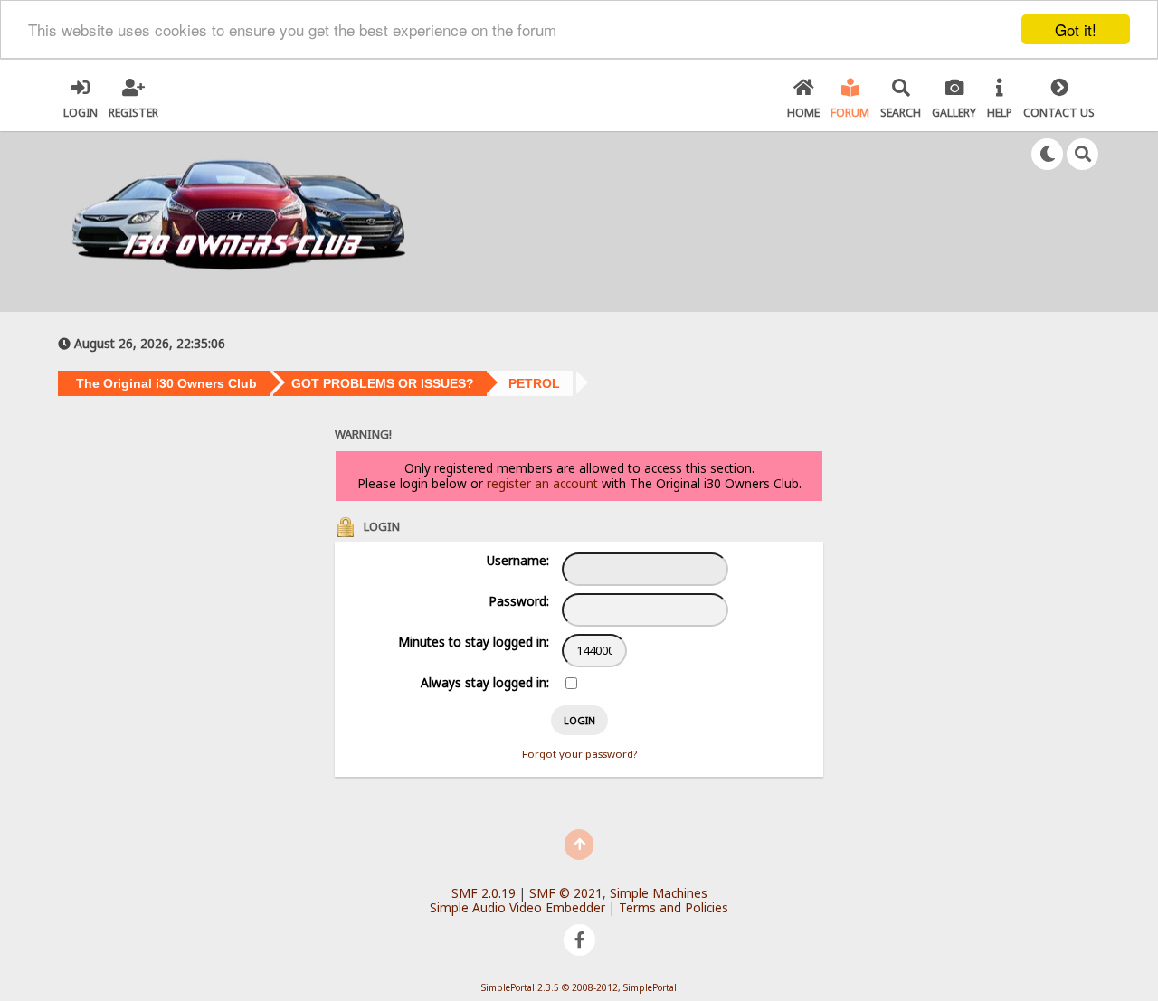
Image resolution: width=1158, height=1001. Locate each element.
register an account (542, 483)
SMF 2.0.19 (483, 893)
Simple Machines (658, 893)
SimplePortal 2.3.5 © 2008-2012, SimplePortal (579, 987)
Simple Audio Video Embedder (517, 907)
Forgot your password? (579, 753)
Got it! (1075, 29)
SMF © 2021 (566, 893)
